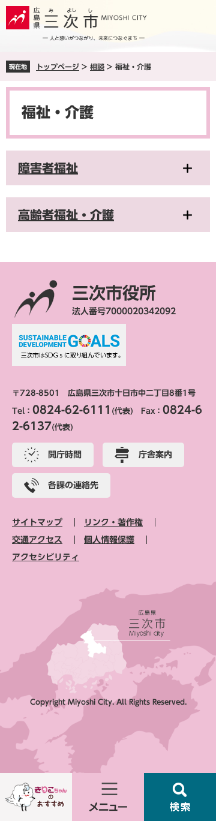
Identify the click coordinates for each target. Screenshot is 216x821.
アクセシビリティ (45, 557)
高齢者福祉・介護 (66, 215)
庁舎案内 (155, 454)
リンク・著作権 (113, 522)
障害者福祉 (48, 168)
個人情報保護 (109, 540)
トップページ (57, 66)
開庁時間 (65, 454)
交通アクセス (37, 540)
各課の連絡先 (73, 485)
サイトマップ (37, 522)
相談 (97, 66)
